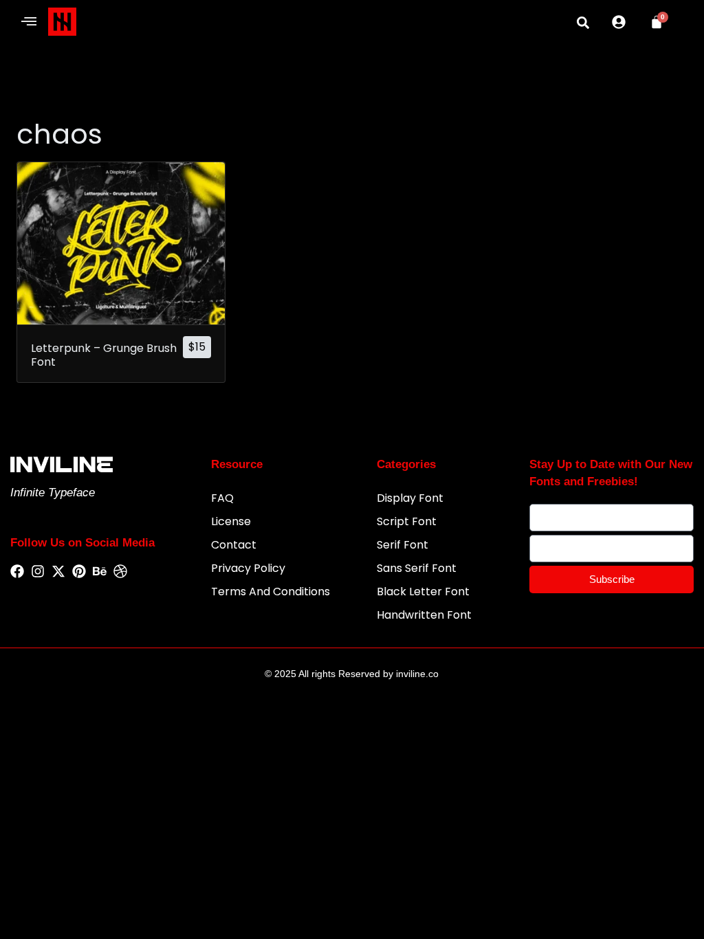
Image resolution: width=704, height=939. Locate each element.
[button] (29, 22)
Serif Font (402, 545)
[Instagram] (38, 572)
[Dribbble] (120, 572)
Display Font (410, 498)
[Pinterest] (79, 572)
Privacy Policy (248, 568)
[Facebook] (17, 572)
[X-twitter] (58, 572)
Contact (233, 545)
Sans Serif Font (416, 568)
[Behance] (100, 572)
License (231, 521)
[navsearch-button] (583, 22)
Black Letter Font (423, 591)
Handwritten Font (424, 615)
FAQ (222, 498)
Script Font (407, 521)
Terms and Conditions (270, 591)
